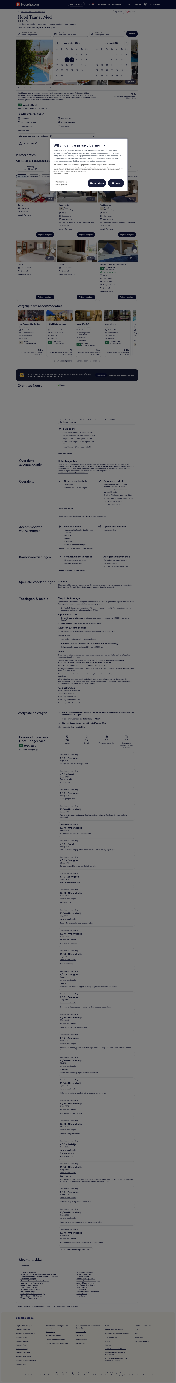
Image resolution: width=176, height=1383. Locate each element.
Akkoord (116, 183)
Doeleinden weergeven (61, 183)
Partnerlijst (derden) (61, 173)
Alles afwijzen (97, 183)
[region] (89, 164)
